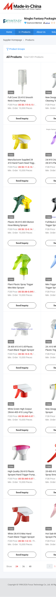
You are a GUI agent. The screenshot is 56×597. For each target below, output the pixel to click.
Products (25, 31)
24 (17, 566)
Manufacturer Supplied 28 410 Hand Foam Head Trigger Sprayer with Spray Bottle (22, 163)
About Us (41, 31)
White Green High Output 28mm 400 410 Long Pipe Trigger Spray (20, 412)
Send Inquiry (22, 118)
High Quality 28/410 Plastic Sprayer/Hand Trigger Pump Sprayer (21, 474)
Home (9, 31)
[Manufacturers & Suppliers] (22, 6)
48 (30, 566)
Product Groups (17, 48)
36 (23, 566)
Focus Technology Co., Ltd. (39, 584)
